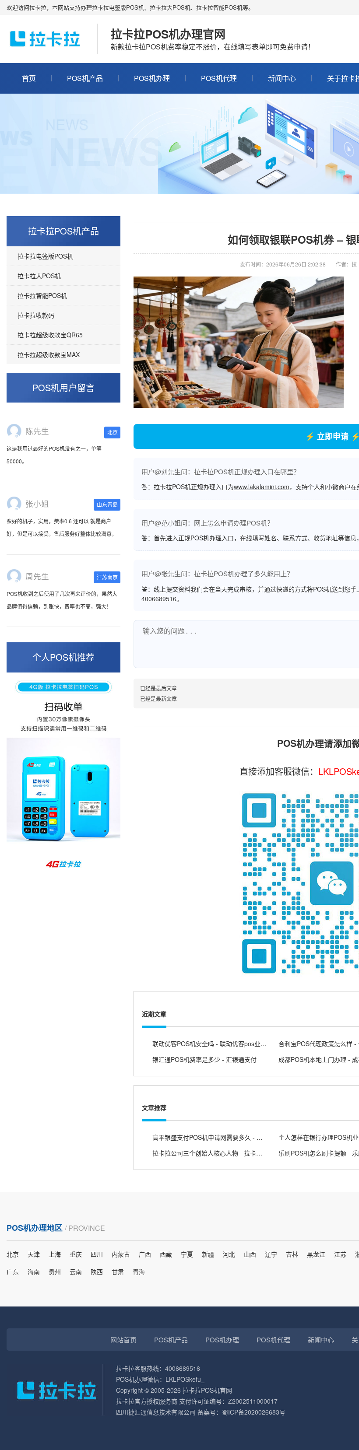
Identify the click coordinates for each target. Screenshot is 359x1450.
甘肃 (118, 1271)
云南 (76, 1271)
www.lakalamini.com (261, 486)
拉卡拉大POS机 (39, 275)
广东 (13, 1271)
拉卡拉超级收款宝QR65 (50, 334)
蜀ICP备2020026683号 (253, 1412)
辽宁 (271, 1254)
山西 (250, 1254)
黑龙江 (316, 1254)
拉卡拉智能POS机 (42, 295)
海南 (34, 1271)
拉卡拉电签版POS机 (45, 256)
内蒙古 (121, 1254)
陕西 (97, 1271)
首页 (29, 78)
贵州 (55, 1271)
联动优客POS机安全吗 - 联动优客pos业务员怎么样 (221, 1043)
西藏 (166, 1254)
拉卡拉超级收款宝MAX (49, 354)
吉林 (292, 1254)
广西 (145, 1254)
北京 (13, 1254)
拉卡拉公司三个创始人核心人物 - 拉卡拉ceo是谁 (218, 1153)
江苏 (340, 1254)
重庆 (76, 1254)
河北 (229, 1254)
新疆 (208, 1254)
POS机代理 (219, 78)
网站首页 (123, 1339)
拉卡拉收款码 (36, 315)
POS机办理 (152, 78)
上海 (55, 1254)
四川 (97, 1254)
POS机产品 (85, 78)
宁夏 (187, 1254)
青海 (139, 1271)
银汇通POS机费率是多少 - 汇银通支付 (204, 1059)
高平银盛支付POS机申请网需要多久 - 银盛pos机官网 (224, 1137)
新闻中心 (282, 78)
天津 (34, 1254)
